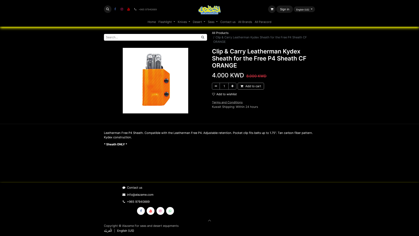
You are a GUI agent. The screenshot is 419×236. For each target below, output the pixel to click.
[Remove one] (216, 86)
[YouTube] (128, 9)
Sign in (284, 9)
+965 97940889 (138, 201)
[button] (107, 9)
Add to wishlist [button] (226, 94)
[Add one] (232, 86)
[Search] (203, 37)
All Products (220, 33)
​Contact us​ (134, 187)
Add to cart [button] (253, 86)
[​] (115, 9)
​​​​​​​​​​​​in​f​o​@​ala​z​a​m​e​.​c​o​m (140, 194)
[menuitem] (151, 21)
